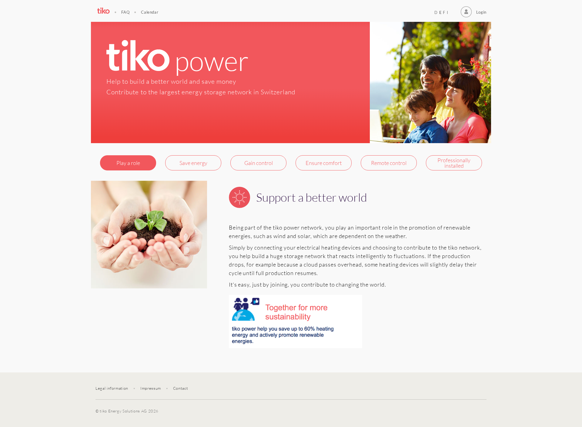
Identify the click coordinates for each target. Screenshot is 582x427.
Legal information (111, 388)
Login (481, 12)
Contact (180, 388)
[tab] (128, 162)
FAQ (125, 12)
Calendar (149, 12)
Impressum (150, 388)
